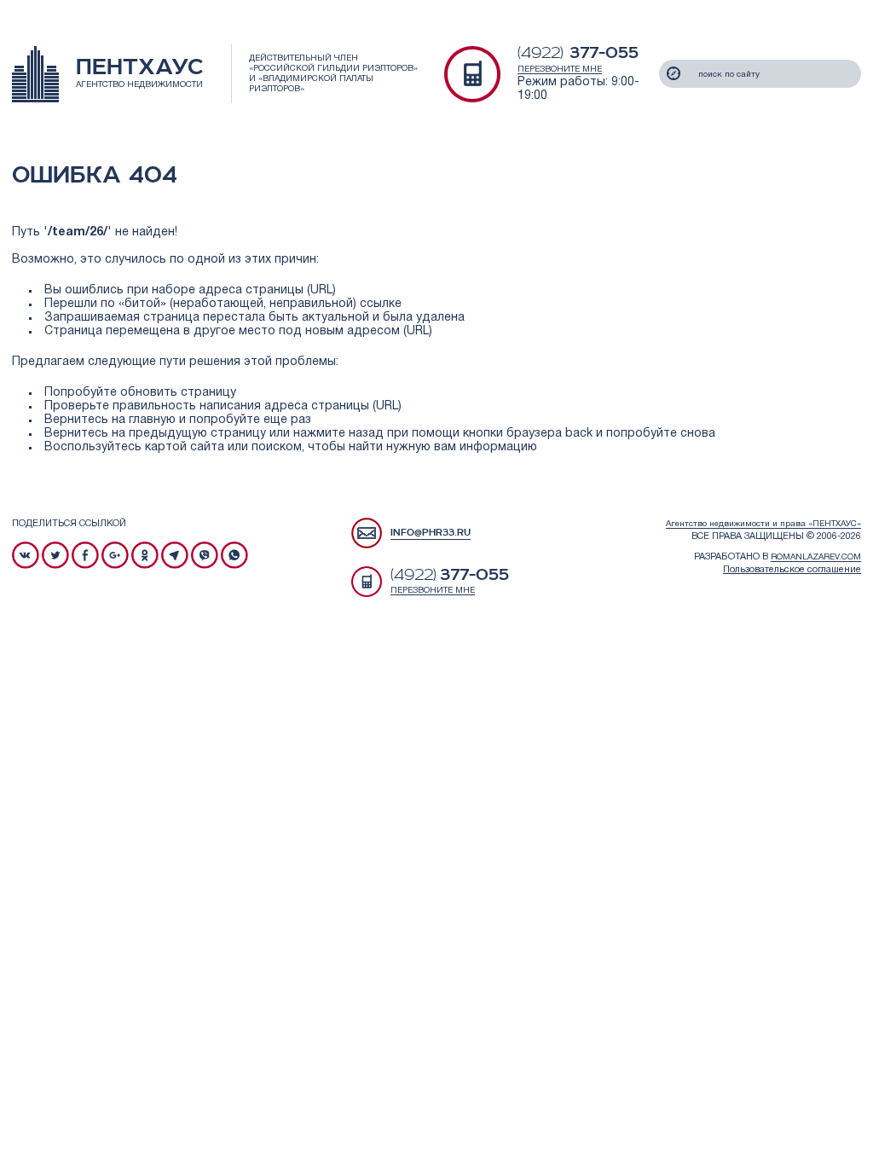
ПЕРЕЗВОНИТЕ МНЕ (559, 69)
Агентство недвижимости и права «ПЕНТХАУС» (763, 524)
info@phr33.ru (430, 532)
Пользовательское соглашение (792, 569)
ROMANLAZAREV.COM (816, 557)
